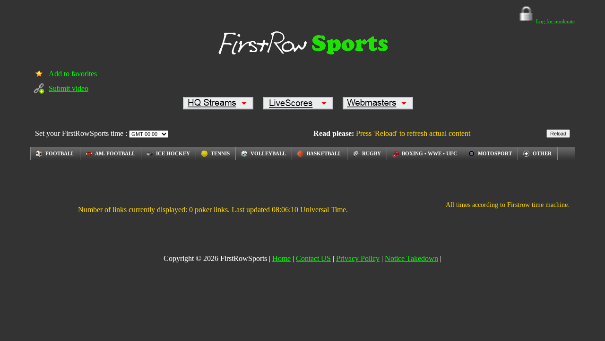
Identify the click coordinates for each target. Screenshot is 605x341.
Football (59, 153)
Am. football (115, 153)
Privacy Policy (358, 258)
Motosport (495, 153)
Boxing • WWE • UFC (429, 153)
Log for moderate (555, 21)
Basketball (324, 153)
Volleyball (268, 153)
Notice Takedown (411, 258)
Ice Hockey (173, 153)
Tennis (220, 153)
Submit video (68, 88)
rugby (371, 153)
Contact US (313, 258)
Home (281, 258)
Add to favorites (73, 74)
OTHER (542, 153)
